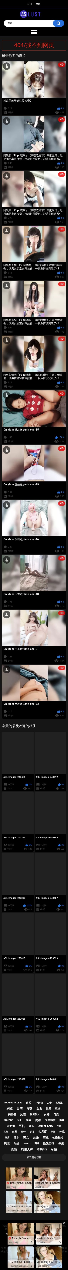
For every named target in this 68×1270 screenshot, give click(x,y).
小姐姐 (39, 1102)
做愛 (61, 1143)
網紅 (10, 1108)
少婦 (59, 1126)
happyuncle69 (13, 1102)
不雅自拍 (42, 1149)
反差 (23, 1114)
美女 (26, 1137)
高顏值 (12, 1114)
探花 (32, 1131)
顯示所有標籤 (34, 1157)
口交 (56, 1114)
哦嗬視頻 (6, 1228)
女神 (46, 1114)
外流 (62, 1131)
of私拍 (11, 1126)
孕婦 (53, 1131)
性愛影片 (35, 1114)
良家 (5, 1131)
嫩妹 (62, 1120)
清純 (46, 1137)
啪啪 (16, 1143)
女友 (39, 1108)
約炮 (36, 1137)
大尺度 (42, 1131)
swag (27, 1143)
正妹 (57, 1108)
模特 (23, 1131)
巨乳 (22, 1126)
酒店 (7, 1137)
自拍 (28, 1102)
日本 (16, 1137)
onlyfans (45, 1126)
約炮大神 (27, 1149)
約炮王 (59, 1102)
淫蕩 (29, 1108)
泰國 (28, 1120)
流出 (14, 1149)
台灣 (20, 1108)
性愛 (48, 1108)
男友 (7, 1143)
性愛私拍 (58, 1137)
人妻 (49, 1102)
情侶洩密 (8, 1120)
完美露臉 (50, 1120)
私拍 (54, 1149)
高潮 (37, 1143)
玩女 (19, 1120)
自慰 (14, 1131)
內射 (38, 1120)
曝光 (31, 1126)
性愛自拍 (48, 1143)
